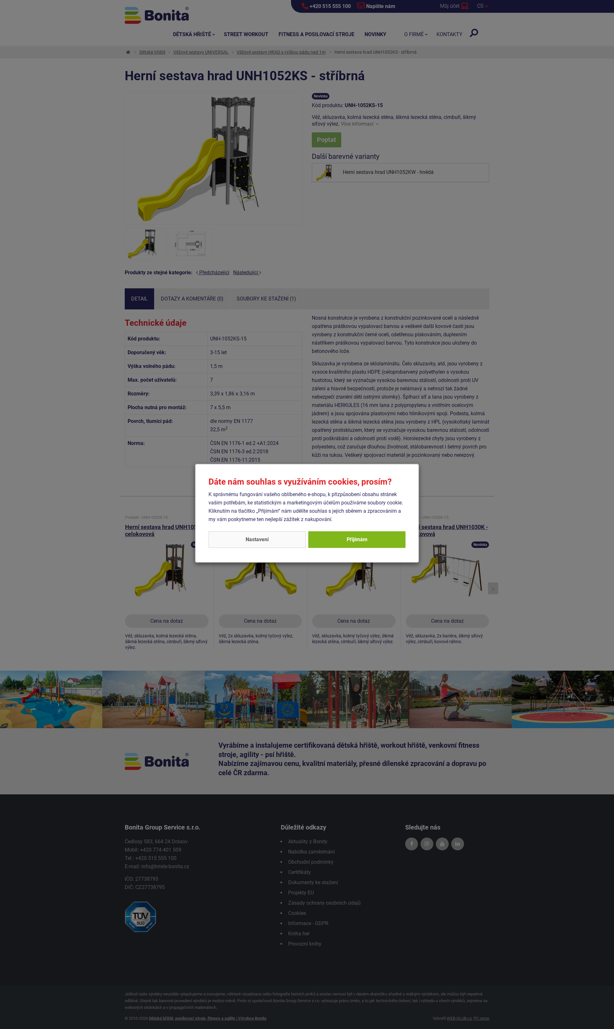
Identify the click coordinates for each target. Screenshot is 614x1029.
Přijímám (357, 539)
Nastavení (257, 539)
